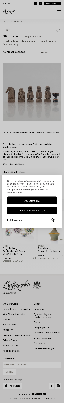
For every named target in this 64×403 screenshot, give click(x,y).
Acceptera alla (32, 200)
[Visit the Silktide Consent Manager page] (53, 220)
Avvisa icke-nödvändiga (32, 210)
